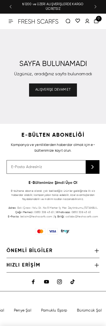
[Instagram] (59, 282)
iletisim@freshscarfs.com (36, 216)
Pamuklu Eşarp (53, 310)
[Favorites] (78, 21)
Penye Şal (22, 310)
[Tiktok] (72, 282)
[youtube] (46, 282)
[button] (10, 6)
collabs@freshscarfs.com (82, 216)
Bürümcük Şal (88, 310)
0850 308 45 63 (44, 212)
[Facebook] (33, 282)
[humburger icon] (11, 21)
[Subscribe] (92, 167)
